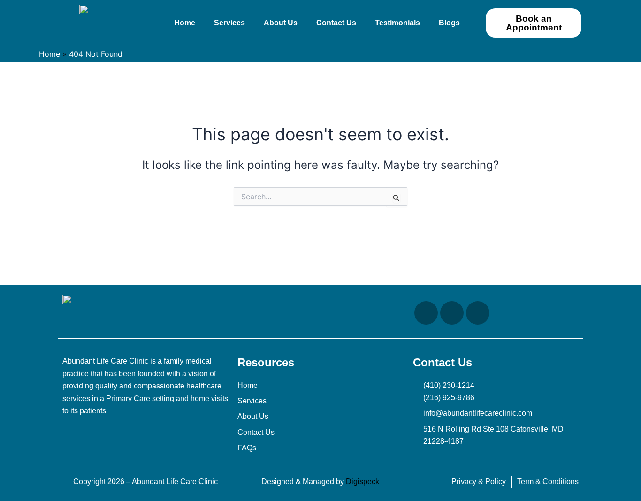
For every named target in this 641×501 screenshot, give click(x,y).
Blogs (449, 23)
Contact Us (336, 23)
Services (229, 23)
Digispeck (362, 482)
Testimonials (397, 23)
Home (184, 23)
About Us (281, 23)
